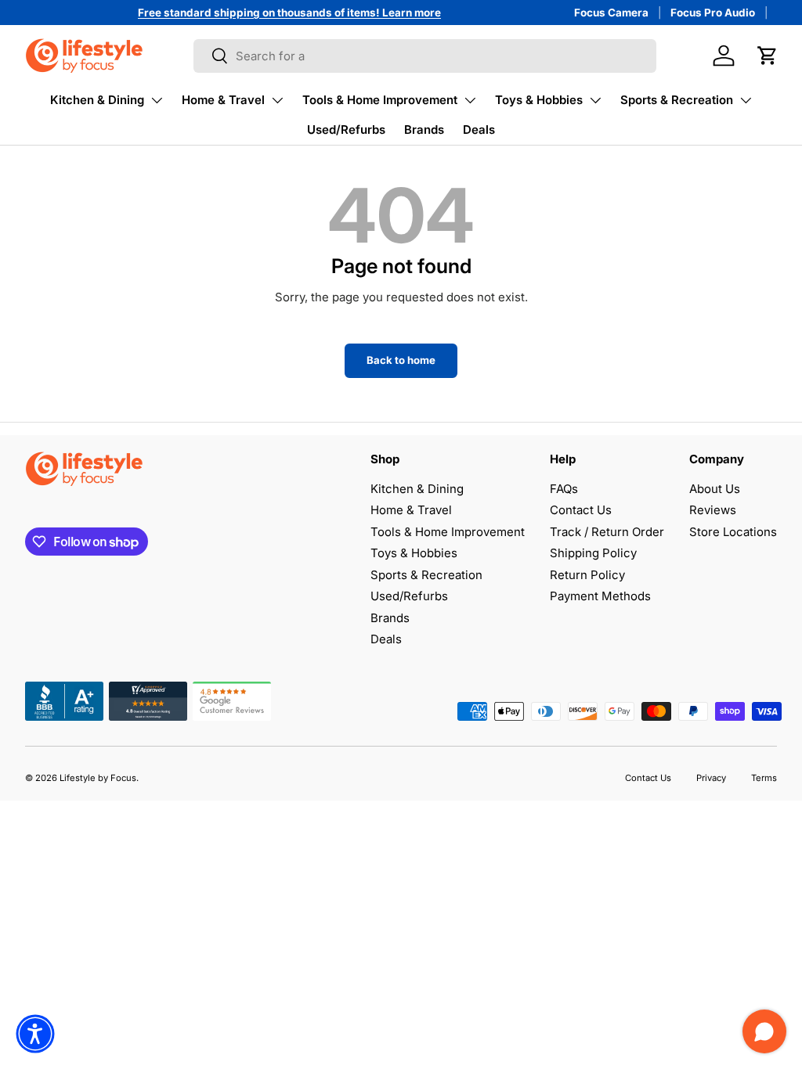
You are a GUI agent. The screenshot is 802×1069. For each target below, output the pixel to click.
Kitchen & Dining (97, 99)
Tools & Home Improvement (379, 99)
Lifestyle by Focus (98, 777)
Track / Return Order (607, 531)
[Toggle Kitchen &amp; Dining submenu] (156, 100)
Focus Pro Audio (712, 12)
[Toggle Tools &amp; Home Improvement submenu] (470, 100)
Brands (424, 129)
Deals (479, 129)
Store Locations (733, 531)
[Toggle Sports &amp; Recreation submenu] (745, 100)
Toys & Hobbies (539, 99)
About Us (714, 488)
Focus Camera (611, 12)
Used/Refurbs (346, 129)
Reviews (712, 509)
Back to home (401, 360)
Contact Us (581, 509)
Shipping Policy (593, 552)
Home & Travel (223, 99)
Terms (764, 777)
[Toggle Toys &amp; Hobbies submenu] (595, 100)
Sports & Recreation (676, 99)
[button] (767, 55)
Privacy (711, 777)
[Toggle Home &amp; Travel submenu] (277, 100)
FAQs (564, 488)
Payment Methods (600, 595)
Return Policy (587, 574)
